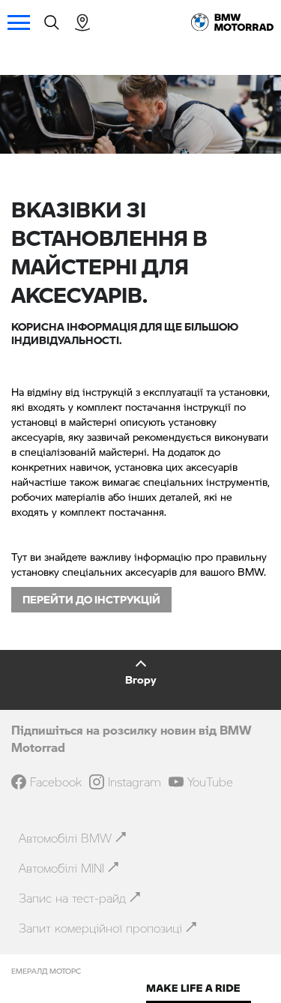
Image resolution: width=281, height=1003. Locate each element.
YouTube (210, 781)
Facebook (56, 781)
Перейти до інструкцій (91, 599)
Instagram (134, 781)
